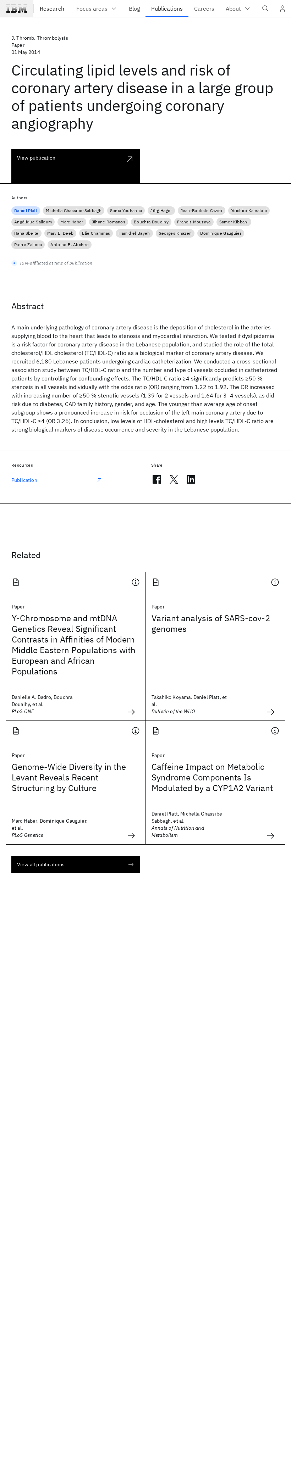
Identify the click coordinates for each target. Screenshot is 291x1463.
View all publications (41, 864)
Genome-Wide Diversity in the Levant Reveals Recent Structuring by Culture (69, 777)
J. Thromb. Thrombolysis (39, 38)
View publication (36, 158)
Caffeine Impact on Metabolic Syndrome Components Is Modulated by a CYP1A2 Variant (212, 777)
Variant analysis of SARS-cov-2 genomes (211, 623)
